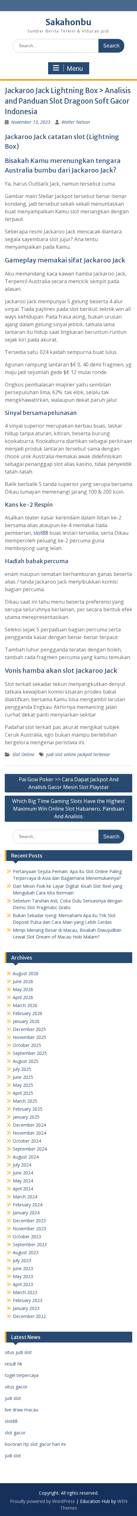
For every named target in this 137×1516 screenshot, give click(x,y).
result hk (13, 1364)
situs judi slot (18, 1352)
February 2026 (27, 1013)
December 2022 (29, 1316)
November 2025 (29, 1037)
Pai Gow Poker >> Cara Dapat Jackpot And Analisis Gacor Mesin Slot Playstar (69, 783)
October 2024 (27, 1141)
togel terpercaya (22, 1375)
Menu (75, 68)
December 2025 (29, 1029)
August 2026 (26, 973)
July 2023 (22, 1260)
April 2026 (23, 997)
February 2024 (27, 1205)
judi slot (13, 1398)
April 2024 (23, 1189)
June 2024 (23, 1173)
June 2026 (23, 981)
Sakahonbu (68, 22)
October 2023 (27, 1236)
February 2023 (27, 1300)
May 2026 (23, 989)
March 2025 (25, 1101)
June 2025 (23, 1077)
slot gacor (15, 1433)
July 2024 (22, 1165)
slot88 (40, 532)
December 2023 (29, 1221)
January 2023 (26, 1308)
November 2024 (29, 1133)
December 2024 (29, 1125)
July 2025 (22, 1069)
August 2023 (26, 1252)
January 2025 (26, 1117)
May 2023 (23, 1276)
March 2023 (25, 1292)
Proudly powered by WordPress (42, 1501)
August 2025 (26, 1061)
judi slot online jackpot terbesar (78, 754)
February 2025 (27, 1109)
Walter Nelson (75, 122)
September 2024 (30, 1149)
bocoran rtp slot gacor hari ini (35, 1444)
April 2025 (23, 1093)
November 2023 (29, 1228)
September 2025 (30, 1053)
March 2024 (25, 1197)
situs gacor (16, 1387)
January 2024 (26, 1213)
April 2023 (23, 1284)
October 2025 (27, 1045)
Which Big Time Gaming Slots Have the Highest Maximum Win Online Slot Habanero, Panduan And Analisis (68, 809)
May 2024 (23, 1181)
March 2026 (25, 1005)
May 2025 (23, 1085)
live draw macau (21, 1410)
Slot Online (23, 754)
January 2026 (26, 1021)
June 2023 (23, 1268)
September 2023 (30, 1244)
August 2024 (26, 1157)
